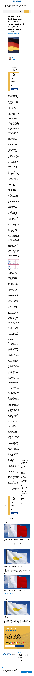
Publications (20, 652)
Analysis (20, 11)
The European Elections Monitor (12, 5)
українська (20, 643)
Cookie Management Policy (8, 673)
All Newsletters (27, 656)
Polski (14, 643)
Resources (19, 664)
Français (14, 642)
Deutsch (25, 642)
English (19, 642)
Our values (13, 655)
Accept (27, 672)
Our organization (14, 656)
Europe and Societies (21, 658)
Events (13, 664)
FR (15, 55)
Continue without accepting (27, 669)
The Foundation (14, 652)
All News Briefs (27, 657)
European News (27, 652)
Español (9, 643)
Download (15, 89)
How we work (14, 654)
